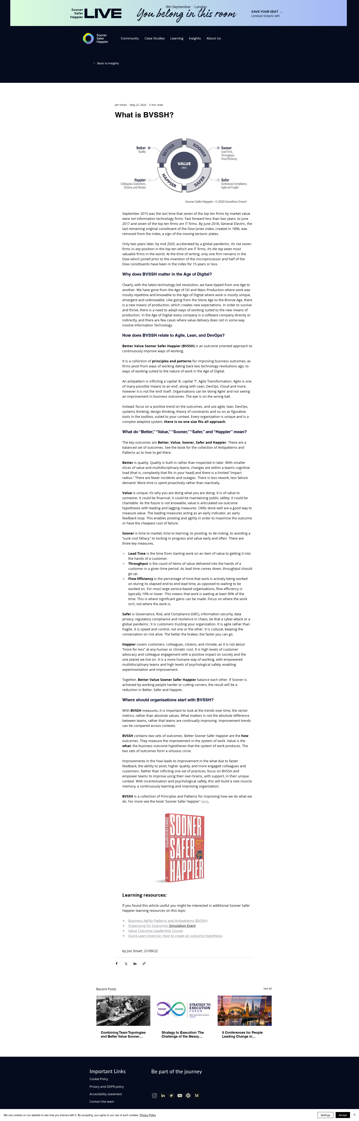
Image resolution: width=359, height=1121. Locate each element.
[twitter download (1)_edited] (171, 1095)
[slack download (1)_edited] (188, 1095)
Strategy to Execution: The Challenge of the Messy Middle (183, 1034)
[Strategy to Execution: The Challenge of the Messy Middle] (184, 1011)
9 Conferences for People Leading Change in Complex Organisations (242, 1034)
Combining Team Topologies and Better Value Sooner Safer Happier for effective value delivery (123, 1034)
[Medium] (196, 1095)
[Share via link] (144, 963)
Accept (343, 1115)
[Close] (354, 1115)
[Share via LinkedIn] (135, 963)
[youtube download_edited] (180, 1095)
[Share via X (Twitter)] (126, 963)
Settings (325, 1115)
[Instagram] (154, 1095)
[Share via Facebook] (116, 963)
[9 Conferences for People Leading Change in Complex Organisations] (245, 1011)
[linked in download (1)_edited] (163, 1095)
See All (267, 988)
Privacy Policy (148, 1115)
